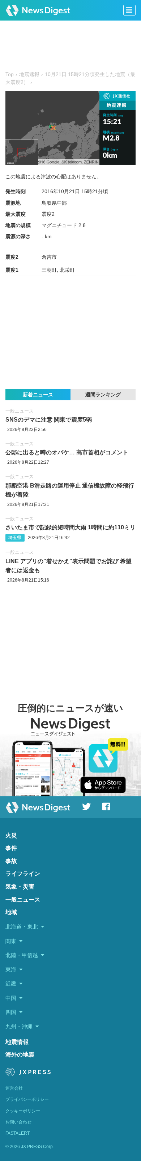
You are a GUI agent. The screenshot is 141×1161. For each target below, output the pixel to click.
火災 (11, 835)
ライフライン (22, 874)
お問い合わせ (18, 1122)
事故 (11, 861)
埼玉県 (14, 537)
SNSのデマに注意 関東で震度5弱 (48, 420)
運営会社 (14, 1088)
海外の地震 (19, 1054)
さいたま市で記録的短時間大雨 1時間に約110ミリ (70, 527)
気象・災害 (19, 887)
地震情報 (17, 1042)
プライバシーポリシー (27, 1099)
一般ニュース (19, 411)
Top (9, 74)
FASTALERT (17, 1133)
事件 (11, 848)
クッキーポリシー (22, 1110)
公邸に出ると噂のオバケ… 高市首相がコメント (66, 452)
